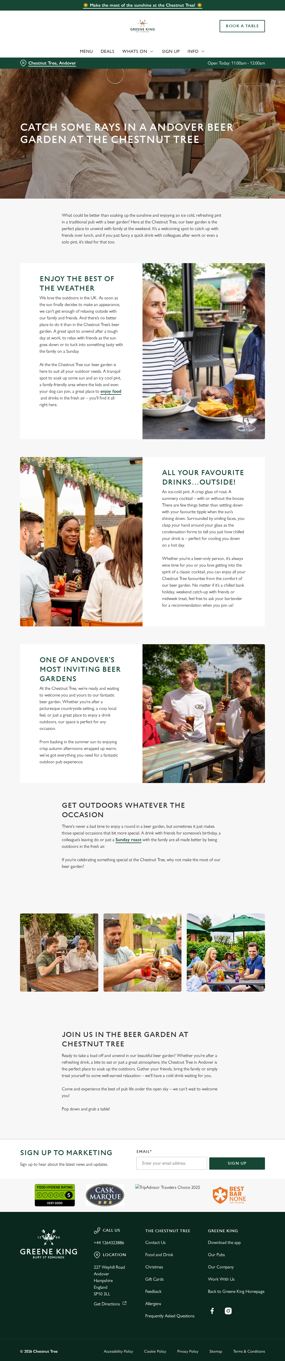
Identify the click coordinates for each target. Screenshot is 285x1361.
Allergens (153, 1303)
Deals (108, 51)
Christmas (154, 1266)
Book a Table (242, 26)
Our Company (221, 1266)
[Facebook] (212, 1311)
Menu (86, 51)
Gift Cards (154, 1279)
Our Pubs (216, 1254)
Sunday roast (128, 839)
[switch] (111, 696)
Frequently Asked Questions (170, 1315)
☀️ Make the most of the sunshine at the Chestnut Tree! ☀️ (142, 5)
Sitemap (216, 1351)
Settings (245, 717)
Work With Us (221, 1279)
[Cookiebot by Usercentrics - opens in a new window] (239, 622)
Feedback (153, 1291)
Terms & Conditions (249, 1351)
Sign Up (171, 51)
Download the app (224, 1242)
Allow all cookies (223, 734)
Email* (144, 1151)
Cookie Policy (155, 1351)
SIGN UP (237, 1163)
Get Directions (107, 1303)
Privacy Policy (187, 1351)
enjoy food (110, 391)
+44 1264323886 (109, 1242)
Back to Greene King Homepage (236, 1291)
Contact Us (155, 1242)
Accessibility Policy (118, 1351)
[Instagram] (228, 1311)
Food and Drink (159, 1254)
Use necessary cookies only (142, 734)
